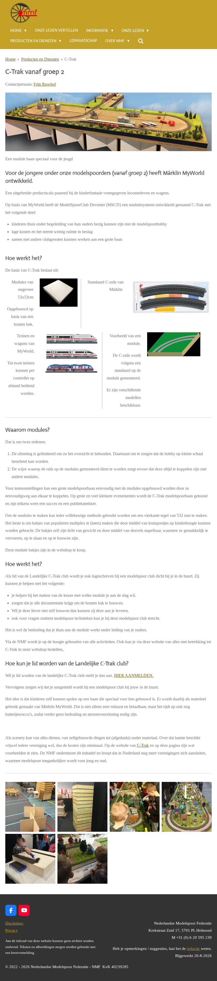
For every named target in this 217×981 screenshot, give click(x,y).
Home (10, 59)
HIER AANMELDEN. (133, 675)
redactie (194, 948)
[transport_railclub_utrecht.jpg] (82, 807)
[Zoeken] (141, 41)
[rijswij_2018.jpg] (134, 807)
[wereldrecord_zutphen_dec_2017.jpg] (187, 807)
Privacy (11, 930)
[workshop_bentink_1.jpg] (30, 859)
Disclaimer (14, 923)
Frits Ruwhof (45, 84)
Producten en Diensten (40, 59)
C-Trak (70, 59)
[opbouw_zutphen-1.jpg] (30, 807)
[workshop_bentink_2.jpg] (82, 859)
